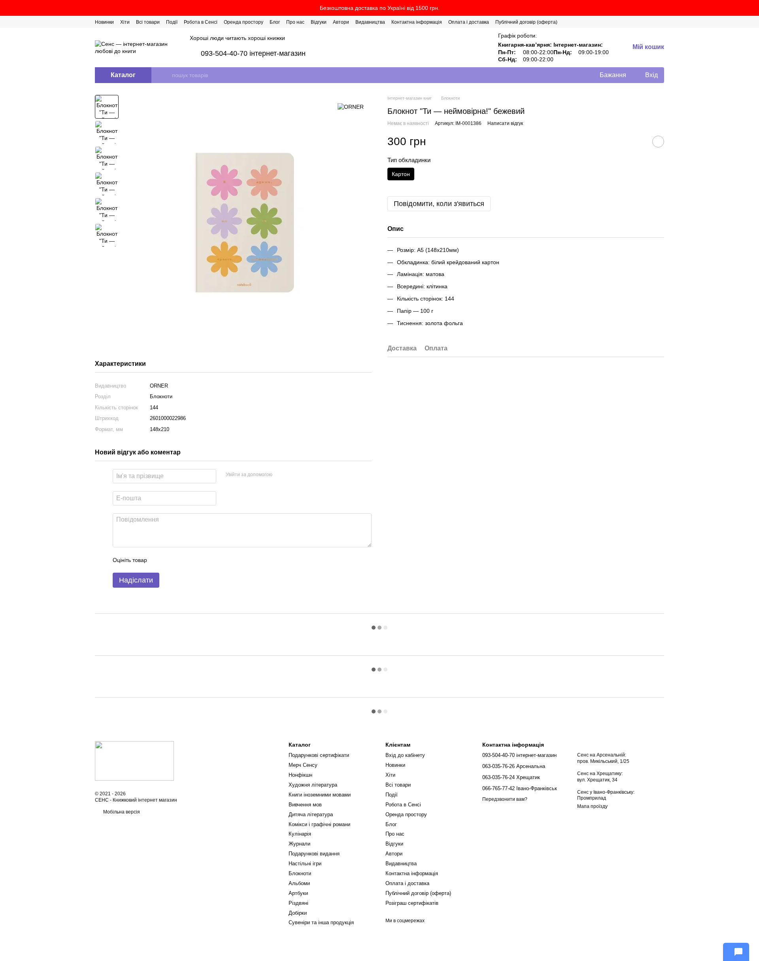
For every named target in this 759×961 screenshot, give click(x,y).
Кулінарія (300, 834)
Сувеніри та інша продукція (321, 922)
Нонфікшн (300, 775)
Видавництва (370, 22)
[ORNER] (351, 106)
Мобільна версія (121, 812)
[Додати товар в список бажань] (658, 142)
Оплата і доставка (468, 22)
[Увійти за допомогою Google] (293, 475)
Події (171, 22)
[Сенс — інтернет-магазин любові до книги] (134, 760)
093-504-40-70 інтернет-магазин (253, 53)
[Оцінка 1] (160, 560)
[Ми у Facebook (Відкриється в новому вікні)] (623, 22)
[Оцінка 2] (172, 560)
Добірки (298, 913)
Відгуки (319, 22)
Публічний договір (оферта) (526, 22)
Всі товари (148, 22)
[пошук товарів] (165, 75)
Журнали (299, 844)
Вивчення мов (305, 805)
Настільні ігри (305, 863)
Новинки (104, 22)
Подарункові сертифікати (319, 755)
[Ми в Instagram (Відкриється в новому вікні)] (642, 22)
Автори (341, 22)
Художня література (313, 785)
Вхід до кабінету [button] (405, 755)
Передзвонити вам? (504, 799)
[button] (752, 8)
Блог (275, 22)
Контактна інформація (416, 22)
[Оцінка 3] (185, 560)
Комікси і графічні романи (319, 824)
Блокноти (300, 873)
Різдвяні (298, 903)
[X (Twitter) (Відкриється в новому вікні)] (632, 22)
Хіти (125, 22)
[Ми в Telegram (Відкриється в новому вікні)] (651, 22)
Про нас (295, 22)
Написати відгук (505, 123)
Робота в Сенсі (200, 22)
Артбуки (298, 893)
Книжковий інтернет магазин (145, 800)
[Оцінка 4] (198, 560)
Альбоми (299, 883)
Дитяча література (311, 814)
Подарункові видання (314, 854)
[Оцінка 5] (210, 560)
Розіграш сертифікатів (411, 903)
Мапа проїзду (592, 806)
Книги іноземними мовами (320, 795)
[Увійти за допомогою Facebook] (281, 475)
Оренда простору (243, 22)
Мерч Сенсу (303, 765)
